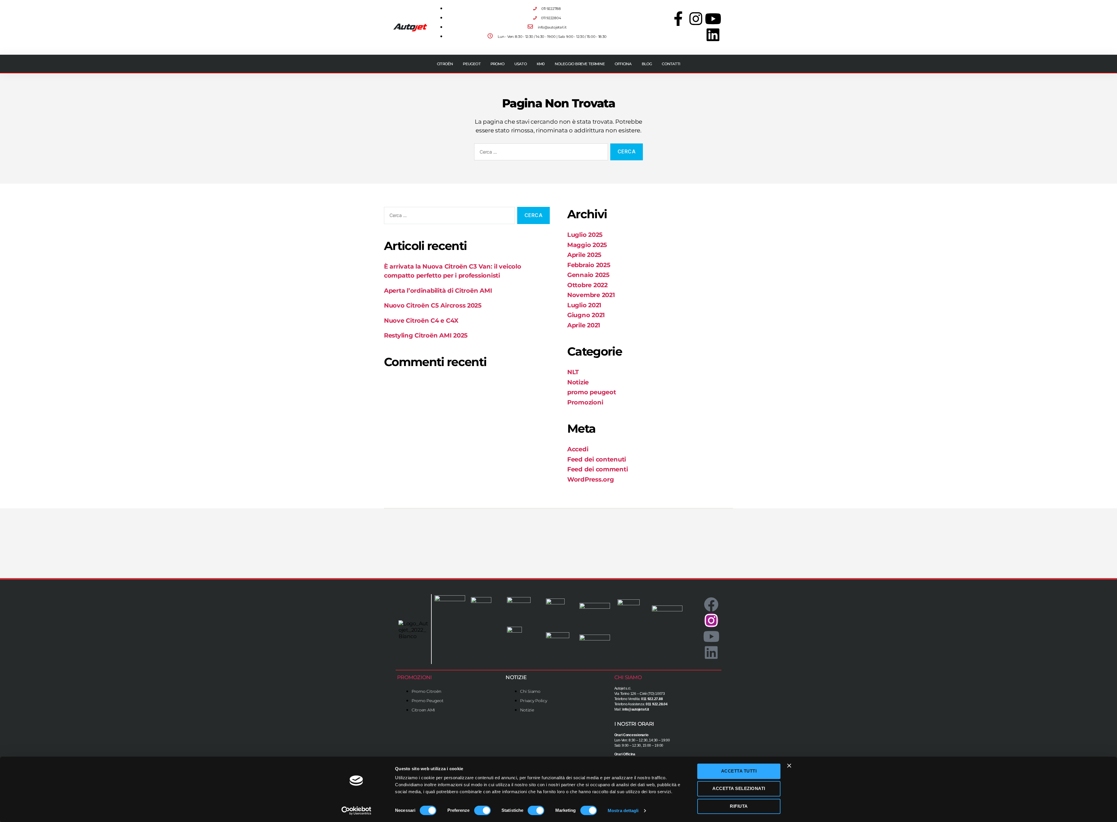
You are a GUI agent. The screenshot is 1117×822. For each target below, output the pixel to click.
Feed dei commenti (597, 469)
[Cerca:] (540, 153)
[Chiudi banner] (789, 766)
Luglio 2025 (585, 234)
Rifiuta (739, 806)
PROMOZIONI (414, 677)
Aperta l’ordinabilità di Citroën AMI (438, 290)
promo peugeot (591, 392)
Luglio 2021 (584, 305)
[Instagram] (695, 18)
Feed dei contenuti (596, 459)
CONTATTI (671, 63)
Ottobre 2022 (587, 285)
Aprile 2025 (584, 254)
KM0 (541, 63)
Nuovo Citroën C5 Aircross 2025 (433, 305)
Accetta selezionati (738, 788)
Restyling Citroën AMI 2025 (426, 335)
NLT (573, 372)
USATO (520, 63)
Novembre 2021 (591, 295)
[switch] (482, 811)
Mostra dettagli (623, 810)
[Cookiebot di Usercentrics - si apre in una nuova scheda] (356, 810)
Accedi (577, 449)
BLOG (647, 63)
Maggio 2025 (587, 244)
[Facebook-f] (678, 18)
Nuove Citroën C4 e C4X (421, 320)
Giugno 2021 (586, 315)
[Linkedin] (713, 34)
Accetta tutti (739, 770)
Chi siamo (628, 677)
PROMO (497, 63)
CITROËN (445, 63)
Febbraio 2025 (589, 265)
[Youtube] (713, 18)
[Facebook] (711, 604)
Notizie (578, 382)
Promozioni (585, 402)
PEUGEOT (471, 63)
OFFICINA (623, 63)
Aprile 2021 (583, 325)
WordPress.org (590, 479)
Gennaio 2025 (588, 274)
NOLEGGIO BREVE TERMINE (580, 63)
